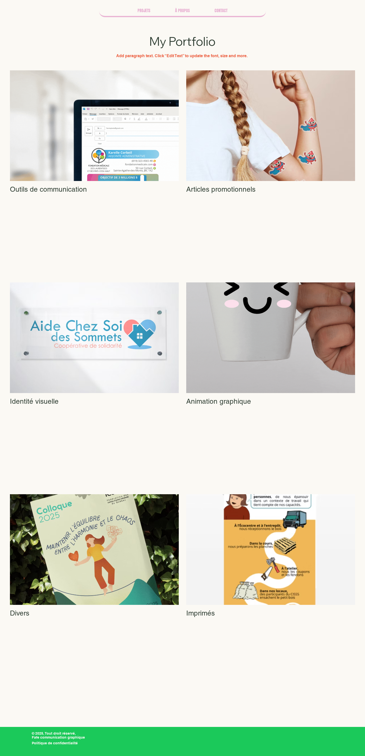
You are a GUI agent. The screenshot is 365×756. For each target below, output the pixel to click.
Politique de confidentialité (55, 743)
